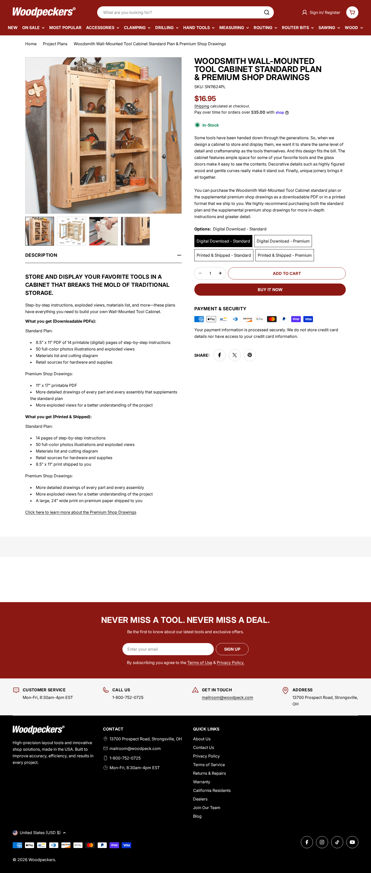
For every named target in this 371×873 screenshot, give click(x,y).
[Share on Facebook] (220, 355)
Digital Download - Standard (223, 240)
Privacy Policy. (230, 662)
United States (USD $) (40, 832)
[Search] (267, 12)
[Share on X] (235, 355)
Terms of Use (199, 662)
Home (31, 43)
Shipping (201, 106)
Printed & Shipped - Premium (285, 254)
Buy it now (270, 289)
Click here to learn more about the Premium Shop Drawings (80, 512)
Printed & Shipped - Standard (224, 254)
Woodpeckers (42, 859)
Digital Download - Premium (283, 240)
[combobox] (185, 12)
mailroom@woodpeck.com (227, 697)
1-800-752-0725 (125, 758)
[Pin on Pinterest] (250, 355)
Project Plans (55, 43)
